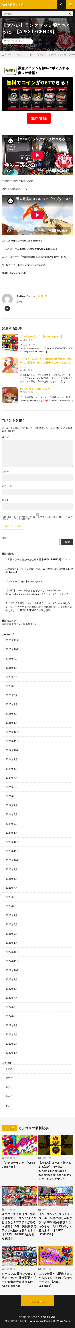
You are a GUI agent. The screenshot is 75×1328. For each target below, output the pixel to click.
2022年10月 (12, 970)
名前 (5, 471)
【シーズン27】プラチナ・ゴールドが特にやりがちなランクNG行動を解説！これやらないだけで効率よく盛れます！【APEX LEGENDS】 (55, 1224)
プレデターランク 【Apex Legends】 (25, 581)
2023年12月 (12, 841)
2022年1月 (11, 1052)
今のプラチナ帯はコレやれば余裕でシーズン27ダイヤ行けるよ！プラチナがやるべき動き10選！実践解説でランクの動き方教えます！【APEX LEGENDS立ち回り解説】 (38, 607)
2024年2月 (11, 823)
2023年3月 (11, 924)
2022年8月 (11, 988)
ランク (25, 41)
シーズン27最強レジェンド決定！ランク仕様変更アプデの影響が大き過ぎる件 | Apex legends (19, 1280)
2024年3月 (11, 814)
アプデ (9, 1078)
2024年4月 (11, 805)
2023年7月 (11, 887)
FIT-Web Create (34, 1320)
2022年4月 (11, 1025)
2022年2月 (11, 1043)
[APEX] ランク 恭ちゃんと (35, 388)
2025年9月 (11, 658)
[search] (70, 13)
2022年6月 (11, 1007)
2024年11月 (12, 741)
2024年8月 (11, 768)
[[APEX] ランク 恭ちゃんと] (10, 395)
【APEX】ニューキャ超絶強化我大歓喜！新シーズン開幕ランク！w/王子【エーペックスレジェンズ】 (46, 362)
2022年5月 (11, 1016)
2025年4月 (11, 704)
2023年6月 (11, 897)
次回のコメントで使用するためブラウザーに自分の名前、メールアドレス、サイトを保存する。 (37, 518)
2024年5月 (11, 796)
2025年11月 (12, 640)
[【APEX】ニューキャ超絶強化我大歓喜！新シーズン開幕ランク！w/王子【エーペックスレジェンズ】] (10, 365)
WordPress (63, 1320)
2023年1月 (11, 942)
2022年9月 (11, 979)
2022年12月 (12, 952)
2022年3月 (11, 1034)
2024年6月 (11, 786)
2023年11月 (12, 851)
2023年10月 (12, 860)
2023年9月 (11, 869)
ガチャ (9, 1087)
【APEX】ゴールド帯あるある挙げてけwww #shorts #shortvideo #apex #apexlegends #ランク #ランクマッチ (55, 1171)
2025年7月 (11, 676)
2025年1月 (11, 722)
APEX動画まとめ (47, 1316)
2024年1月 (11, 832)
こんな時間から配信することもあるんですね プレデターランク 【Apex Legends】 (55, 1280)
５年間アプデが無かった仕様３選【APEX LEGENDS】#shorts (37, 559)
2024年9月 (11, 759)
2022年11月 (12, 961)
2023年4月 (11, 915)
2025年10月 (12, 649)
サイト (5, 500)
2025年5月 (11, 695)
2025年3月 (11, 713)
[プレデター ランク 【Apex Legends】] (10, 342)
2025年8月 (11, 667)
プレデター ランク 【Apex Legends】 (41, 336)
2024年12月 (12, 731)
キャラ (9, 1096)
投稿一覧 (43, 296)
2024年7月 (11, 777)
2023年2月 (11, 933)
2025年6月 (11, 686)
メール (7, 486)
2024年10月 (12, 750)
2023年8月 (11, 878)
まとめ (9, 1068)
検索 (4, 537)
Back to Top (37, 1301)
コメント (6, 437)
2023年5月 (11, 906)
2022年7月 (11, 997)
